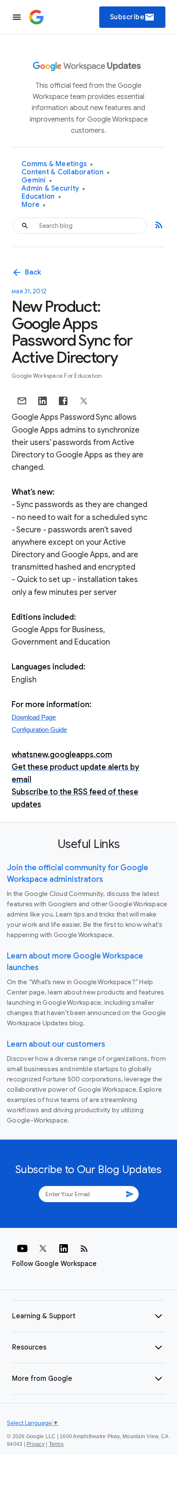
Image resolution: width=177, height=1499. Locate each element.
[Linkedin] (63, 1248)
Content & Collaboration (65, 172)
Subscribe (132, 17)
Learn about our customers (56, 1044)
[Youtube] (22, 1248)
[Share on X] (83, 401)
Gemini (36, 180)
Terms (56, 1444)
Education (41, 197)
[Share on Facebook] (63, 401)
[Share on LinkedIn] (42, 401)
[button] (88, 1316)
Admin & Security (53, 189)
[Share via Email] (22, 401)
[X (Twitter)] (43, 1248)
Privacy (36, 1444)
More (33, 205)
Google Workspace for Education (57, 375)
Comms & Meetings (57, 164)
